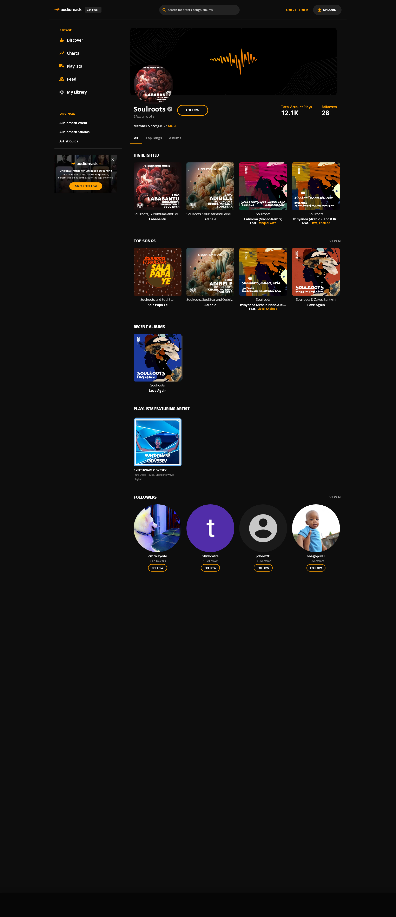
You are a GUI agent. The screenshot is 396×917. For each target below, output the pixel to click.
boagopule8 (316, 556)
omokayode (157, 556)
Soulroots (263, 214)
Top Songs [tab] (154, 138)
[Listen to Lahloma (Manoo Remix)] (263, 186)
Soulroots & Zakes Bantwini (316, 299)
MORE (172, 126)
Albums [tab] (175, 138)
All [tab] (136, 138)
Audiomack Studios (74, 132)
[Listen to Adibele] (210, 186)
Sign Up (291, 10)
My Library (77, 92)
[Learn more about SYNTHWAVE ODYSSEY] (158, 442)
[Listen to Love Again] (316, 272)
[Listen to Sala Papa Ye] (158, 272)
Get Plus (93, 10)
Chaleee (324, 223)
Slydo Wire (210, 556)
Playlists (74, 66)
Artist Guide (68, 141)
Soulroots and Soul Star (157, 299)
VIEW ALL (336, 241)
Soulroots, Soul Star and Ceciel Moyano (210, 214)
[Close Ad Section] (113, 160)
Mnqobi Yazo (267, 223)
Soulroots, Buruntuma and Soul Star (158, 214)
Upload (330, 9)
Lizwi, (314, 223)
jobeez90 (263, 556)
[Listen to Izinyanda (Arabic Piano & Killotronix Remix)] (316, 186)
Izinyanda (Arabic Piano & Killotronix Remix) (316, 219)
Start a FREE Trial (86, 186)
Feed (71, 79)
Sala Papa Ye (157, 305)
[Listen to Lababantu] (158, 186)
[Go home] (68, 10)
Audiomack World (73, 122)
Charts (73, 53)
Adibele (210, 219)
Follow (192, 110)
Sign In (303, 10)
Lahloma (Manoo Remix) (263, 219)
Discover (75, 40)
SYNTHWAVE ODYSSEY (150, 470)
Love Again (316, 305)
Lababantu (157, 219)
